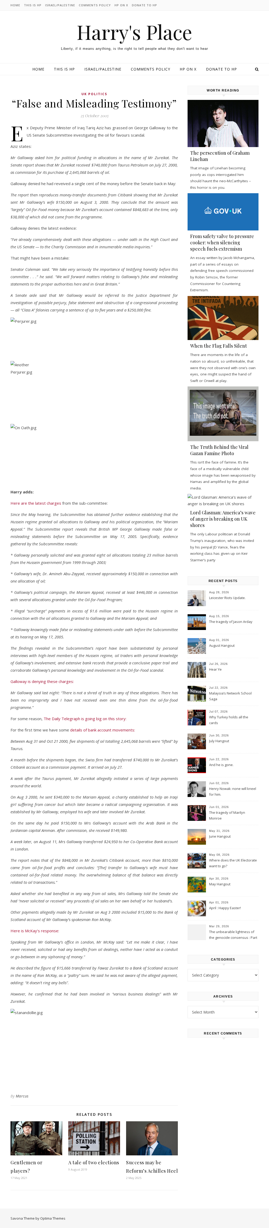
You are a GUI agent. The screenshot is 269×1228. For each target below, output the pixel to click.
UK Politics (94, 94)
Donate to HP (144, 5)
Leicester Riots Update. (227, 597)
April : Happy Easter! (225, 908)
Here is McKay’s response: (35, 930)
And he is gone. (221, 764)
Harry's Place (134, 32)
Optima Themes (52, 1218)
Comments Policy (95, 5)
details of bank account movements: (102, 730)
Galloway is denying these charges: (42, 681)
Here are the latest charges (36, 503)
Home (15, 5)
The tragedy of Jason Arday (230, 621)
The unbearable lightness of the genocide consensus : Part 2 (233, 935)
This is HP (33, 5)
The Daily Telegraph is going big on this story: (85, 718)
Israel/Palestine (60, 5)
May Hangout (219, 884)
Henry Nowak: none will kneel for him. (232, 791)
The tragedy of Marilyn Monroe (227, 815)
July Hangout (219, 741)
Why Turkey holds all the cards (228, 720)
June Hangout (220, 836)
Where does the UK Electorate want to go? (233, 863)
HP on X (121, 5)
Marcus (22, 1096)
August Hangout (222, 645)
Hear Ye (215, 669)
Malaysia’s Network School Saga (230, 696)
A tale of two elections (93, 1162)
